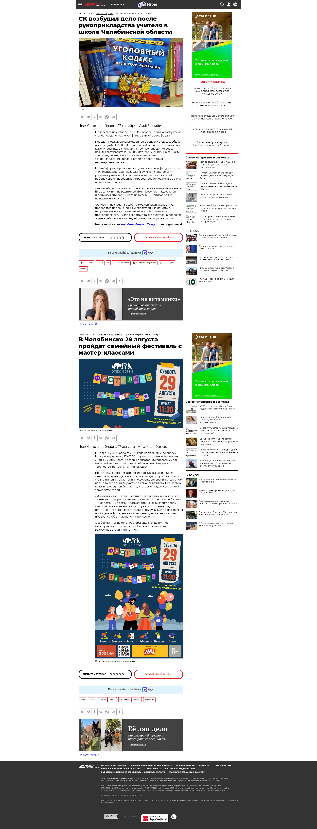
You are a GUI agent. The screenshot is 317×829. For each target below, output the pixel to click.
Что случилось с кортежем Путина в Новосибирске (217, 480)
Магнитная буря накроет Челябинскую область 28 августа (212, 144)
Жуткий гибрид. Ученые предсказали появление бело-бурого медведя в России (219, 208)
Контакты (204, 765)
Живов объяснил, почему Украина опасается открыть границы (216, 269)
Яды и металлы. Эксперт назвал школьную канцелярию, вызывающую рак (216, 420)
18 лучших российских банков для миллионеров (216, 280)
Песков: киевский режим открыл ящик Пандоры (216, 247)
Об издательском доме (113, 765)
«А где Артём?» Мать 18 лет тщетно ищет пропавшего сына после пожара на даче (218, 219)
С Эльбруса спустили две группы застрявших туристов (216, 524)
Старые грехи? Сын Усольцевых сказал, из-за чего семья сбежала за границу (218, 186)
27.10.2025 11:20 (86, 13)
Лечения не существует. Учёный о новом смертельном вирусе (217, 195)
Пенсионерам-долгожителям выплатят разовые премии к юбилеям (218, 502)
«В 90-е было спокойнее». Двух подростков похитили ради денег (217, 407)
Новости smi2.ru (90, 324)
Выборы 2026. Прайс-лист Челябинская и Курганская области (133, 772)
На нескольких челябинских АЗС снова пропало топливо (212, 104)
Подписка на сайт (185, 765)
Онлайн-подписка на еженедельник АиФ (151, 765)
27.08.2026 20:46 (87, 334)
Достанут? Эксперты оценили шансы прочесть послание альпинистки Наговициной (219, 430)
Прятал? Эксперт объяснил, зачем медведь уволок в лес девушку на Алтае (217, 175)
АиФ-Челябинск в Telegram (140, 224)
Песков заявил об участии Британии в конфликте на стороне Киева (218, 236)
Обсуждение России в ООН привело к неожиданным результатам (218, 513)
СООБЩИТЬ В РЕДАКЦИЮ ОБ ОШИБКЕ (187, 772)
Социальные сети (222, 765)
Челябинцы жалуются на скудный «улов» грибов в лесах (212, 130)
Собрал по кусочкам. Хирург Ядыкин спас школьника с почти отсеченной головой (219, 452)
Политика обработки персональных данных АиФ (169, 769)
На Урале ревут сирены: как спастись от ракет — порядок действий (218, 258)
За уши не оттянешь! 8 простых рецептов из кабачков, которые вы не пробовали (219, 441)
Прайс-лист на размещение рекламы (120, 769)
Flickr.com (84, 109)
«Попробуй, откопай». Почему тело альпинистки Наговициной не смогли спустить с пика (218, 463)
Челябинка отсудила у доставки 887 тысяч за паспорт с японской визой (212, 117)
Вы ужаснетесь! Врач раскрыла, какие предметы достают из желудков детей (212, 91)
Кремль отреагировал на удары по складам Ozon (217, 491)
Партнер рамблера (130, 817)
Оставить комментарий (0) (158, 237)
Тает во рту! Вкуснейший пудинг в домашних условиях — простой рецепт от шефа (217, 164)
